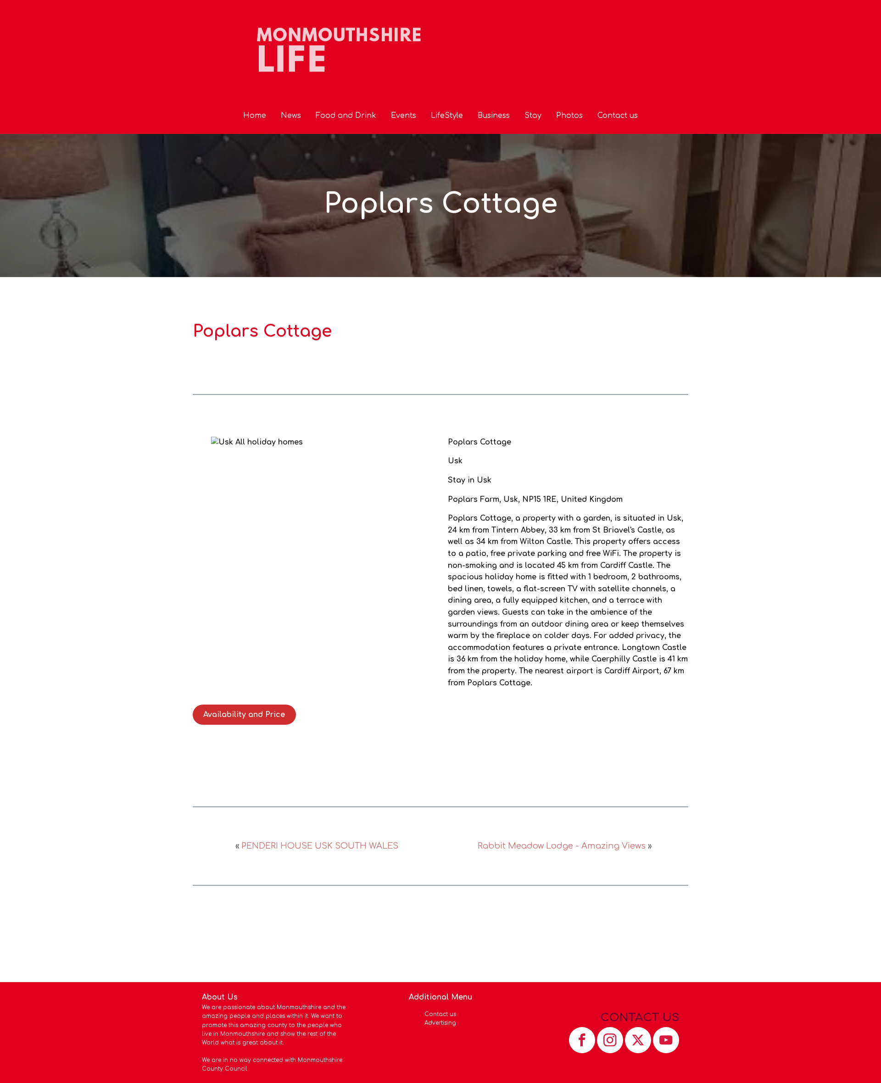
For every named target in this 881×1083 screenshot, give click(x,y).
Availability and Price (244, 715)
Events (403, 115)
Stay (532, 115)
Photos (569, 115)
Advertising (440, 1023)
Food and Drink (346, 115)
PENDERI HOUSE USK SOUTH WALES (319, 845)
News (291, 115)
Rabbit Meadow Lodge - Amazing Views (562, 845)
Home (254, 115)
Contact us (617, 115)
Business (494, 115)
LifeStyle (447, 115)
